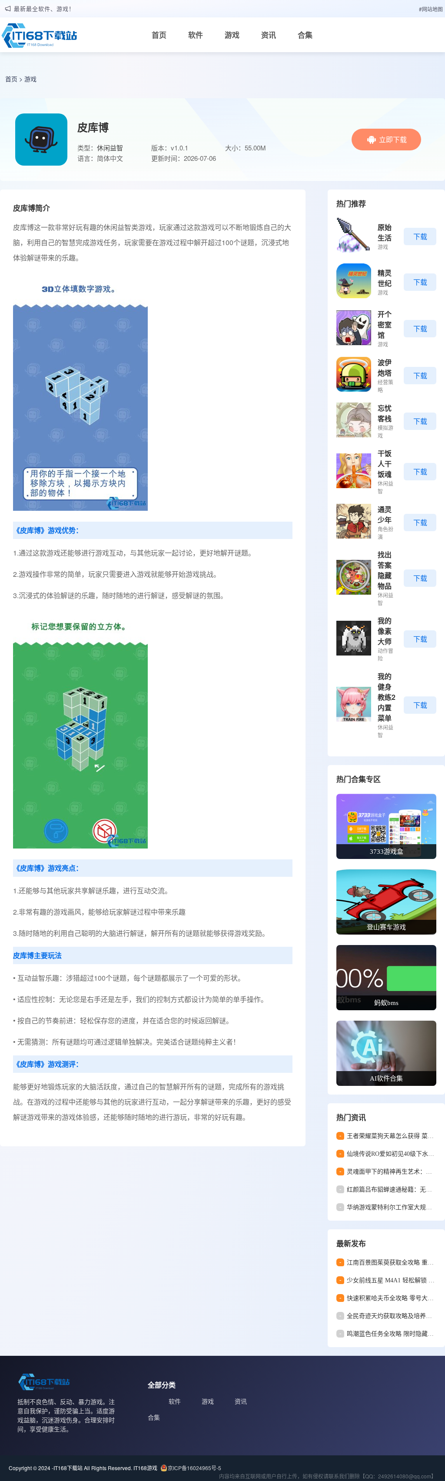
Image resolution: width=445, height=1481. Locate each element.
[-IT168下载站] (39, 37)
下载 (420, 236)
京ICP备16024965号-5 (194, 1467)
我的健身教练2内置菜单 (386, 697)
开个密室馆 (385, 324)
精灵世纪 (385, 278)
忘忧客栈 (385, 413)
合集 (305, 35)
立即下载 (393, 139)
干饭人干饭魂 (385, 463)
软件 (195, 35)
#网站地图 (431, 9)
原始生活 (385, 232)
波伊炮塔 (385, 367)
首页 (159, 35)
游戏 (232, 35)
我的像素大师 (385, 631)
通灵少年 (385, 514)
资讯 (268, 35)
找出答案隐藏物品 (385, 570)
